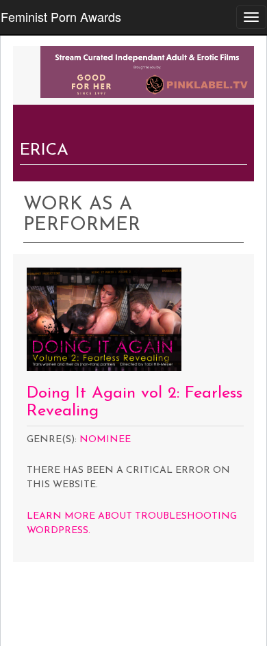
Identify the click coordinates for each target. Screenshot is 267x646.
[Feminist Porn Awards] (147, 70)
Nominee (105, 440)
